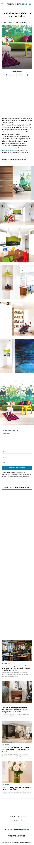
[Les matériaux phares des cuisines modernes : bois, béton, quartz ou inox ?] (17, 732)
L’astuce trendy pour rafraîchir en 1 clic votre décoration (16, 788)
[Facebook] (6, 816)
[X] (22, 820)
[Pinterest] (10, 820)
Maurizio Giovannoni (12, 125)
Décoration (6, 663)
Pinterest (16, 820)
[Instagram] (18, 816)
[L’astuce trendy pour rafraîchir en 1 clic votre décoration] (17, 772)
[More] (28, 75)
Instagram (24, 816)
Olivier (10, 22)
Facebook (12, 816)
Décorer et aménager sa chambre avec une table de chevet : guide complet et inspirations (15, 709)
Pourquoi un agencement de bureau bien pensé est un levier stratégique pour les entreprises (16, 668)
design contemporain (8, 150)
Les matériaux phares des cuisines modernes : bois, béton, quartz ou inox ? (15, 749)
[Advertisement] (17, 100)
